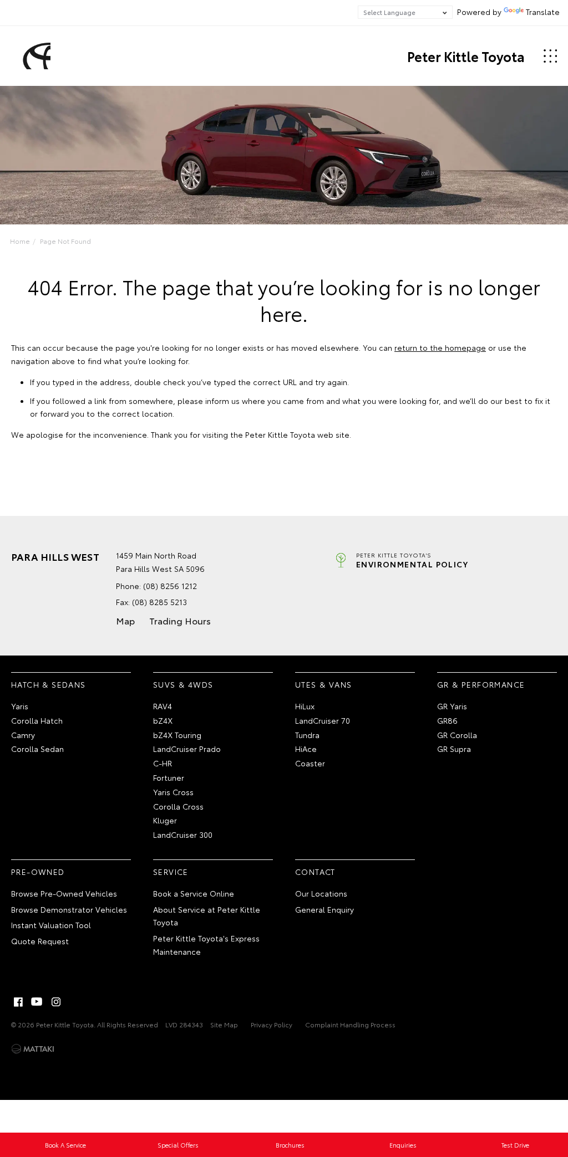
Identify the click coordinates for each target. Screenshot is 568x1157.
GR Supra (454, 748)
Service (171, 871)
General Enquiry (324, 909)
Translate (543, 11)
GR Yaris (452, 705)
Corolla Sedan (37, 748)
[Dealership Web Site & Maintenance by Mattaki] (32, 1049)
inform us (222, 400)
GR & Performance (481, 684)
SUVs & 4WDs (183, 684)
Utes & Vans (323, 684)
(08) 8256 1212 (170, 585)
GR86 (447, 720)
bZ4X (163, 720)
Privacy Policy (271, 1024)
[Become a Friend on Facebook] (18, 1002)
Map (125, 620)
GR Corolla (457, 734)
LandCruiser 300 (182, 834)
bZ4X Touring (177, 734)
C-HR (162, 763)
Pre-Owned (38, 871)
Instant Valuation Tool (51, 924)
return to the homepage (440, 347)
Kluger (165, 820)
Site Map (224, 1024)
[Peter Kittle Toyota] (34, 56)
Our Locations (321, 893)
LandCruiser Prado (187, 748)
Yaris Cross (173, 791)
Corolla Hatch (37, 720)
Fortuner (168, 777)
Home (20, 240)
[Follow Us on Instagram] (56, 1002)
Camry (23, 734)
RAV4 (162, 705)
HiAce (306, 748)
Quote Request (40, 940)
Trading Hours (180, 620)
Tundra (307, 734)
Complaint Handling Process (350, 1024)
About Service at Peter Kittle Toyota (206, 916)
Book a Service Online (193, 893)
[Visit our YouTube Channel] (37, 1002)
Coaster (310, 763)
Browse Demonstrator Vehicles (69, 909)
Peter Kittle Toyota (466, 56)
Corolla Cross (178, 806)
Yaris (19, 705)
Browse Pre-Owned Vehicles (64, 893)
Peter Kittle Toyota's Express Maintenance (206, 945)
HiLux (305, 705)
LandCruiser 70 (322, 720)
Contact (315, 871)
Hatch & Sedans (48, 684)
